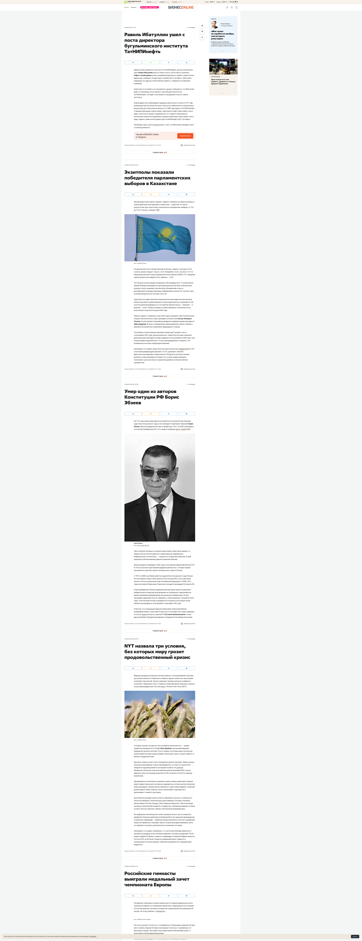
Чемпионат (160, 911)
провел (144, 614)
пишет (163, 687)
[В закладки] (202, 31)
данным (180, 768)
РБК (158, 210)
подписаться (185, 136)
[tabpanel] (223, 74)
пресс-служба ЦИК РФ (143, 545)
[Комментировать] (202, 26)
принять (355, 936)
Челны (207, 2)
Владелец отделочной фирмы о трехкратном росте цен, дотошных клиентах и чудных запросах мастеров (226, 44)
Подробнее (92, 936)
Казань (126, 7)
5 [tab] (224, 93)
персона (213, 19)
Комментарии (160, 152)
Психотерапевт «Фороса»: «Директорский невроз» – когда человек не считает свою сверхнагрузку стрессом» (222, 83)
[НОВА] (149, 8)
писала (156, 125)
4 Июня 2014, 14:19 (130, 27)
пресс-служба (181, 429)
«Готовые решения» (230, 26)
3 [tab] (222, 93)
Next (235, 51)
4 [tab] (223, 93)
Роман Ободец (228, 24)
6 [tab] (225, 93)
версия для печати (189, 145)
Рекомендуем (215, 76)
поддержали (184, 349)
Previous (212, 51)
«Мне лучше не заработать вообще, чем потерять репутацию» (226, 35)
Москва (219, 2)
